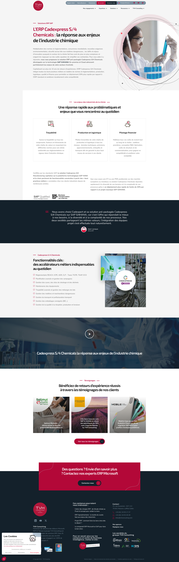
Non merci (8, 552)
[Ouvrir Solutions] (117, 8)
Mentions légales (88, 559)
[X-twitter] (45, 520)
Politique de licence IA (139, 559)
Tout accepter (34, 552)
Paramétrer (21, 552)
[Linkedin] (134, 3)
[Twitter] (143, 3)
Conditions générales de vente (125, 559)
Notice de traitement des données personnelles (105, 559)
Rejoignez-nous (118, 527)
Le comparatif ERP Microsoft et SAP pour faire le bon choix (90, 528)
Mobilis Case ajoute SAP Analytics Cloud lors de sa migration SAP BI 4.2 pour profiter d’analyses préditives (127, 424)
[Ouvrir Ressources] (129, 8)
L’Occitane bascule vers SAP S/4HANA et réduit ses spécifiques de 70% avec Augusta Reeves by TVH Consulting (89, 423)
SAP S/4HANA (63, 62)
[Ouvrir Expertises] (106, 8)
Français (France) (125, 3)
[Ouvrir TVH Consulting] (143, 8)
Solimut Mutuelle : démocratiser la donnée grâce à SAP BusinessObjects (51, 425)
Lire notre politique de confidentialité (13, 546)
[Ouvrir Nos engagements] (95, 8)
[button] (89, 334)
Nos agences (117, 524)
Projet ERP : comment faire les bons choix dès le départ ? (90, 522)
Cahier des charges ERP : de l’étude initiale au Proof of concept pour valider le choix (90, 510)
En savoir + (51, 432)
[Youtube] (138, 3)
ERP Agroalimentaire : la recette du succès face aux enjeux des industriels (89, 516)
